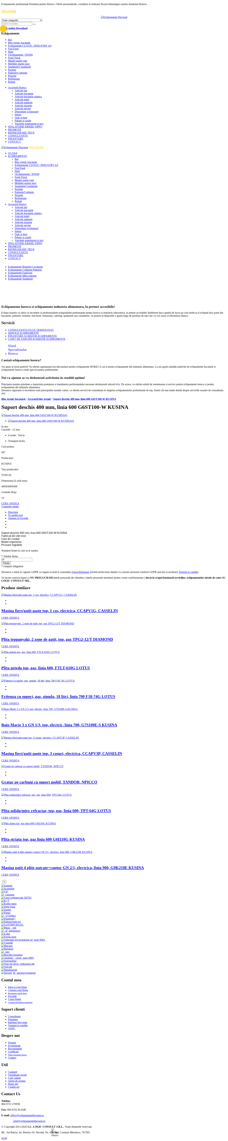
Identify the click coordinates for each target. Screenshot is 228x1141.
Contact (12, 1057)
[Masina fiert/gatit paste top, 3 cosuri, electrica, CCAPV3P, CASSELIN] (40, 737)
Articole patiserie (24, 102)
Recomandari (15, 1048)
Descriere (13, 512)
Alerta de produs (17, 1080)
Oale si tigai (21, 117)
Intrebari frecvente (17, 1022)
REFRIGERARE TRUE (21, 132)
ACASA (12, 153)
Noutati (12, 1042)
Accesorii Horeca (17, 87)
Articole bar (21, 90)
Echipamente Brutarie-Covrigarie (25, 266)
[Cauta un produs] (34, 24)
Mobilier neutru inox (19, 63)
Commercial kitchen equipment (20, 1002)
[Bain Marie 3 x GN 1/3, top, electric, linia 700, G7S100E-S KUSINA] (39, 709)
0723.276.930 (8, 11)
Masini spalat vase (17, 60)
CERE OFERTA (10, 503)
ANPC (11, 1028)
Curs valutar (14, 1077)
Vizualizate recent (17, 1074)
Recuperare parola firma (17, 993)
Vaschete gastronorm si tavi (29, 123)
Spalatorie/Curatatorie (19, 66)
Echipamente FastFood (20, 272)
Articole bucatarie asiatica (28, 96)
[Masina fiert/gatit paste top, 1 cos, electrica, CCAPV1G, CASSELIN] (39, 594)
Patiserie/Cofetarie (17, 72)
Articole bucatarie (24, 93)
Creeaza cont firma (18, 990)
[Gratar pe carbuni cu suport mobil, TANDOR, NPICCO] (32, 766)
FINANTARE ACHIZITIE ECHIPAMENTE (32, 336)
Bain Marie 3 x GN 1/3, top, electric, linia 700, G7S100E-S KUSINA (59, 725)
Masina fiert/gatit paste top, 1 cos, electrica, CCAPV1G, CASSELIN (59, 611)
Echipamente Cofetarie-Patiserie (25, 269)
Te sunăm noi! (15, 515)
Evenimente (14, 1045)
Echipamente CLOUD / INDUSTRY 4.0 (29, 45)
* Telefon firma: (9, 556)
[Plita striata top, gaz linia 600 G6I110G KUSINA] (28, 823)
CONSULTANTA (18, 135)
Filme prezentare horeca (17, 1055)
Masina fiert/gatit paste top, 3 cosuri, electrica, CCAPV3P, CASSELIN (61, 753)
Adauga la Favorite (18, 518)
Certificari (13, 1051)
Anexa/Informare (80, 572)
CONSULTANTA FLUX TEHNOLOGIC (31, 330)
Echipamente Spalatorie (20, 278)
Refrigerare (14, 78)
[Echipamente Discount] (114, 17)
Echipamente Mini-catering (22, 275)
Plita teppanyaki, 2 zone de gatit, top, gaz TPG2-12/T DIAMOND (57, 639)
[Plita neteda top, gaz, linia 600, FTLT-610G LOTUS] (30, 652)
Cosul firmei (14, 999)
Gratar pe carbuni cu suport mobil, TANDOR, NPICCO (49, 782)
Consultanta (14, 1016)
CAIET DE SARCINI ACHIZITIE (36, 339)
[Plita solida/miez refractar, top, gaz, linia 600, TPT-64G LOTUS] (36, 794)
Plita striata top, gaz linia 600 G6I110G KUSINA (43, 839)
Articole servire (23, 108)
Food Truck (14, 57)
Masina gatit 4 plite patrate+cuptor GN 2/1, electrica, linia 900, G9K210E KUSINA (72, 867)
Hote (10, 51)
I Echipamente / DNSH (20, 54)
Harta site (13, 1083)
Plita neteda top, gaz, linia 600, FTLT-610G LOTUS (45, 668)
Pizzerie (12, 75)
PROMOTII (14, 129)
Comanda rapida (10, 506)
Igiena (18, 114)
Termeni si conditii (188, 572)
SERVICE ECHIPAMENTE (23, 333)
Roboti (11, 81)
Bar (10, 39)
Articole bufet (22, 99)
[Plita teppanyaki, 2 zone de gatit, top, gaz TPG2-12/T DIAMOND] (37, 623)
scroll (4, 1138)
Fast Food (13, 48)
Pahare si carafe (23, 120)
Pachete (12, 69)
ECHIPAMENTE (17, 156)
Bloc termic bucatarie (19, 42)
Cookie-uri (13, 1086)
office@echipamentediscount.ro (27, 1115)
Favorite (12, 996)
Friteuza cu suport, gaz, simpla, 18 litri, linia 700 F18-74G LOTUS (58, 696)
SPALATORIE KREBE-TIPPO (25, 126)
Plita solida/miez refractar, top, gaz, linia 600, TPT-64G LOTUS (56, 810)
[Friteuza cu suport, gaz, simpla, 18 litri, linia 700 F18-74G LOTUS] (38, 680)
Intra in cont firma (17, 987)
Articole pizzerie (23, 105)
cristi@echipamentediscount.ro (29, 1121)
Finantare (13, 1019)
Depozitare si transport (26, 111)
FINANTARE (15, 138)
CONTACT (14, 141)
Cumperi (12, 1071)
